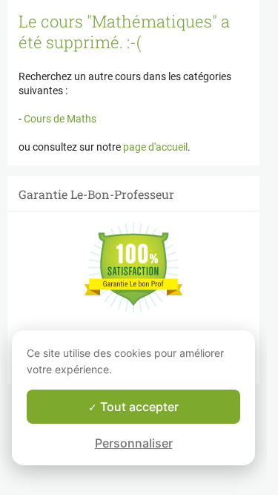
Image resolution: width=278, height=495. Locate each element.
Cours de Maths (58, 119)
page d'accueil (155, 147)
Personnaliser (134, 443)
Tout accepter (138, 406)
